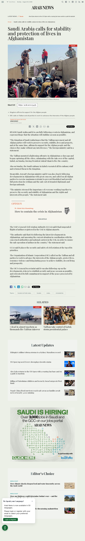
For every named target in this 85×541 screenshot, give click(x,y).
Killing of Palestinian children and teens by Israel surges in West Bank (48, 16)
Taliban (39, 293)
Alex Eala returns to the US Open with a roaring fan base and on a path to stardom (36, 372)
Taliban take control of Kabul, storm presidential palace (58, 328)
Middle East (23, 16)
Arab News (12, 2)
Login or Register (10, 519)
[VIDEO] (25, 315)
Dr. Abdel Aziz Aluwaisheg (24, 208)
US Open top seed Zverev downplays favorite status (30, 362)
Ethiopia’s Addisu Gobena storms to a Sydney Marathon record (35, 352)
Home (10, 22)
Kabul (48, 293)
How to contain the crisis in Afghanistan (38, 211)
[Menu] (3, 2)
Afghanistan (59, 293)
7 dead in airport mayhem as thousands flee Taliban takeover (25, 328)
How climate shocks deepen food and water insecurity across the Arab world (35, 485)
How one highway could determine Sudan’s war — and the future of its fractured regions (33, 497)
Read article (42, 219)
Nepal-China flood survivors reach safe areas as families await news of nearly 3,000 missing (35, 391)
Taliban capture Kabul (24, 293)
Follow (71, 126)
